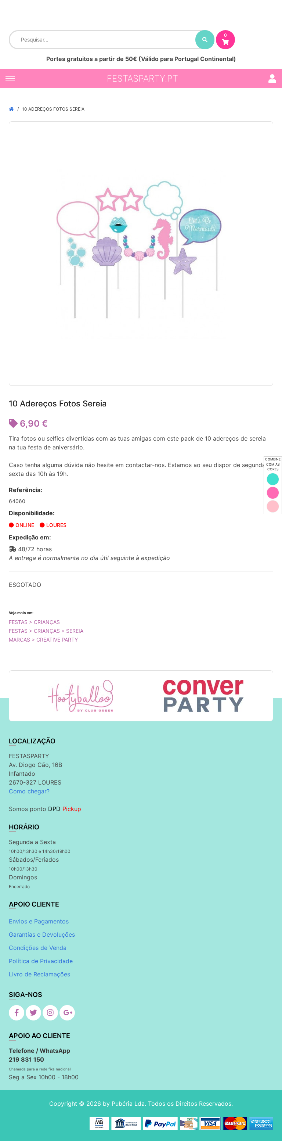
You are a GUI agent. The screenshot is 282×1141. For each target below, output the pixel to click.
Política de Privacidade (41, 961)
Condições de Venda (37, 947)
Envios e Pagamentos (39, 921)
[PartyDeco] (216, 696)
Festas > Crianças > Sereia (46, 631)
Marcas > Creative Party (43, 639)
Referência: (25, 490)
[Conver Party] (94, 696)
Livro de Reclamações (39, 974)
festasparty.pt (142, 78)
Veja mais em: (21, 612)
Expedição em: (30, 537)
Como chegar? (29, 791)
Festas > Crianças (34, 622)
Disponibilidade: (32, 513)
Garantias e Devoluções (42, 934)
